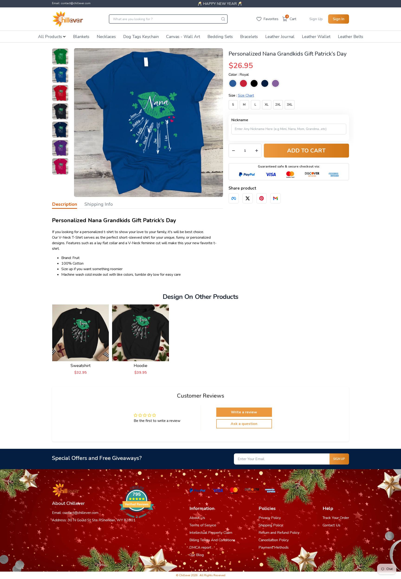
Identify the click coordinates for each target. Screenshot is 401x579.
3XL (289, 104)
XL (266, 104)
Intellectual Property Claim (210, 532)
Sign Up (316, 19)
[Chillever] (68, 19)
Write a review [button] (244, 412)
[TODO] (234, 198)
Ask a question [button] (244, 423)
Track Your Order (336, 517)
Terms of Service (202, 525)
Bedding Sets (220, 36)
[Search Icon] (223, 19)
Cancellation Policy (274, 540)
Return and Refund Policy (279, 532)
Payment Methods (274, 547)
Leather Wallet (316, 36)
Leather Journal (279, 36)
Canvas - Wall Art (183, 36)
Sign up (339, 459)
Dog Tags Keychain (141, 36)
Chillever (185, 575)
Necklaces (106, 36)
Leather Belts (350, 36)
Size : (241, 95)
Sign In (338, 19)
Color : (239, 74)
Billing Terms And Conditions (212, 540)
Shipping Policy (271, 525)
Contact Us (331, 525)
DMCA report (200, 547)
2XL (278, 104)
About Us (197, 517)
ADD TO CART (306, 150)
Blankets (81, 36)
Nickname (239, 120)
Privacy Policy (270, 517)
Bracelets (249, 36)
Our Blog (196, 554)
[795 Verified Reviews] (136, 520)
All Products (50, 36)
